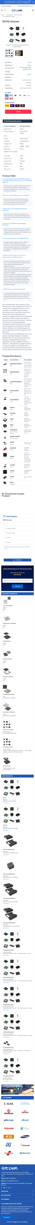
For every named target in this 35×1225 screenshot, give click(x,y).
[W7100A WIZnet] (5, 466)
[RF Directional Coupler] (17, 501)
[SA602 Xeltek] (5, 408)
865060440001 (15, 436)
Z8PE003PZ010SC (16, 364)
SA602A (12, 413)
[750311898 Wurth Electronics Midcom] (5, 431)
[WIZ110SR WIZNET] (5, 449)
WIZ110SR (13, 448)
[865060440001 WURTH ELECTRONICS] (5, 437)
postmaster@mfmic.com (11, 1181)
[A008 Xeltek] (5, 420)
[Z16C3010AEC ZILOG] (5, 398)
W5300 (12, 456)
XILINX (25, 1222)
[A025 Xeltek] (5, 425)
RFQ (19, 112)
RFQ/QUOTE (7, 1217)
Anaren (29, 65)
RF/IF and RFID (18, 15)
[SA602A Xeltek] (5, 414)
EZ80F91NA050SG (16, 382)
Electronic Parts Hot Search (11, 1203)
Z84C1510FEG (14, 391)
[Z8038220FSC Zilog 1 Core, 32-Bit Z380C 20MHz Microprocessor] (5, 371)
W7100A (12, 465)
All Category (9, 15)
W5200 (12, 471)
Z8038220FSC (14, 372)
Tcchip (22, 1222)
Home (2, 15)
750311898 (13, 430)
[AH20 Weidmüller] (5, 483)
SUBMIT (18, 560)
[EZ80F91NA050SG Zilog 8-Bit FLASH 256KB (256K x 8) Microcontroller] (5, 380)
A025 (11, 425)
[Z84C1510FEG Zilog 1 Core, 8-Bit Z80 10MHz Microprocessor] (5, 390)
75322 (12, 476)
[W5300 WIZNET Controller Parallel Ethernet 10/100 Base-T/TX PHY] (5, 454)
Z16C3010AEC (14, 399)
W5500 (12, 442)
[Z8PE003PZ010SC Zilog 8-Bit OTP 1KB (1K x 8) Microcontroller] (5, 364)
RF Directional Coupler (9, 16)
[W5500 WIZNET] (5, 443)
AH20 (11, 482)
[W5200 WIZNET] (5, 471)
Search (17, 586)
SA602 (12, 407)
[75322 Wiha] (5, 477)
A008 (11, 419)
